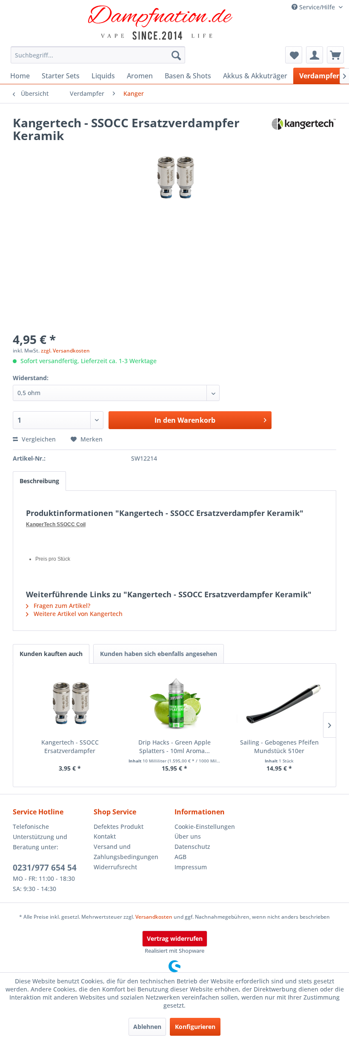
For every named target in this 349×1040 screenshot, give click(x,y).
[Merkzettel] (293, 54)
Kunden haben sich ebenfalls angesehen (158, 654)
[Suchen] (176, 54)
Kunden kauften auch (51, 654)
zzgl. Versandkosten (65, 350)
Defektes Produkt (118, 826)
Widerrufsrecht (115, 867)
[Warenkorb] (335, 54)
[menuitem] (98, 54)
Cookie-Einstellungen (204, 826)
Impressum (190, 867)
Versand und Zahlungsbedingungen (126, 851)
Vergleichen (38, 439)
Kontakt (105, 836)
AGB (180, 857)
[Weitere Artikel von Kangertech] (304, 131)
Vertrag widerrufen (175, 938)
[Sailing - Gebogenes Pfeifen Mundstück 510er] (279, 704)
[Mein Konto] (314, 54)
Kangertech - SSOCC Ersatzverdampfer (70, 746)
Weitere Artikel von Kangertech (77, 614)
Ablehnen (147, 1027)
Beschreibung (39, 481)
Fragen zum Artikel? (61, 606)
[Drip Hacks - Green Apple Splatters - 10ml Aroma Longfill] (174, 704)
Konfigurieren (195, 1027)
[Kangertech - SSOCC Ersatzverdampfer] (70, 704)
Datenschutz (192, 846)
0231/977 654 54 (45, 867)
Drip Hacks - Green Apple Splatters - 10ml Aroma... (174, 746)
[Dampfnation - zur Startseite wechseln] (160, 23)
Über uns (187, 836)
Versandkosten (153, 916)
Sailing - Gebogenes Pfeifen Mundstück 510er (279, 746)
